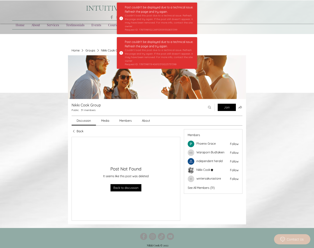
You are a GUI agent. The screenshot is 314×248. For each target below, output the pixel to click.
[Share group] (240, 107)
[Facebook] (111, 17)
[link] (84, 120)
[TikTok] (161, 236)
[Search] (209, 107)
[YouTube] (170, 236)
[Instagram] (152, 236)
